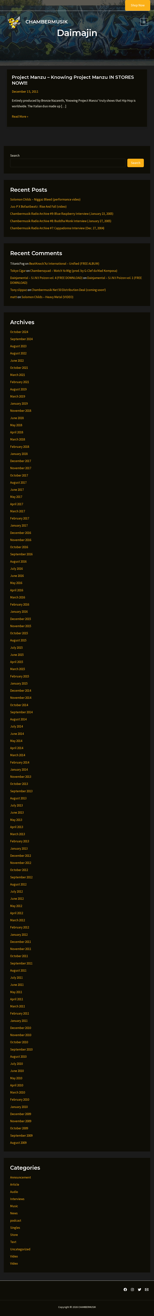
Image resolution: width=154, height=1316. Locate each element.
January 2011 (19, 1021)
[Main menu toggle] (144, 22)
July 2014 (16, 726)
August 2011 (18, 970)
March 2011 (17, 1006)
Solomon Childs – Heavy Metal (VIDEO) (47, 297)
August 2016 (18, 561)
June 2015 (17, 655)
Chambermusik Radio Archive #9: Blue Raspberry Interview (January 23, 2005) (61, 214)
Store (14, 1235)
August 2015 (18, 640)
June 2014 (17, 734)
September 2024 (21, 339)
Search (15, 155)
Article (14, 1184)
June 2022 (17, 360)
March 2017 (17, 511)
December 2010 (20, 1028)
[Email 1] (146, 1289)
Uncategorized (20, 1249)
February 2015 (19, 676)
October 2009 (19, 1128)
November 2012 (20, 863)
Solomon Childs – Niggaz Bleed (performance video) (45, 199)
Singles (15, 1228)
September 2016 (21, 554)
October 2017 (19, 475)
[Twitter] (139, 1289)
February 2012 (19, 927)
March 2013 (17, 834)
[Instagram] (132, 1289)
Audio (14, 1192)
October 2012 (19, 870)
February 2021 (19, 382)
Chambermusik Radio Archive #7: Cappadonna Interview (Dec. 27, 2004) (57, 228)
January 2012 (19, 935)
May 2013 (16, 820)
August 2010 (18, 1056)
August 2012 (18, 884)
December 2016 (20, 533)
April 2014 (16, 748)
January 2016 (19, 612)
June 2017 (17, 490)
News (14, 1213)
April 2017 (16, 504)
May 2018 (16, 425)
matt (13, 297)
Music (14, 1206)
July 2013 (16, 805)
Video (14, 1256)
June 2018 (17, 418)
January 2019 (19, 403)
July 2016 (16, 569)
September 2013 (21, 791)
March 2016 (17, 597)
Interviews (17, 1199)
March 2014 (17, 755)
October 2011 (19, 956)
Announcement (20, 1177)
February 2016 (19, 604)
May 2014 (16, 741)
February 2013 (19, 841)
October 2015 (19, 633)
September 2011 (21, 963)
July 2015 (16, 648)
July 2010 (16, 1064)
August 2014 (18, 719)
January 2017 (19, 525)
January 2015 (19, 683)
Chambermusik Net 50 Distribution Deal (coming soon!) (69, 290)
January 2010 (19, 1107)
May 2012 (16, 906)
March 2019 (17, 396)
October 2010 (19, 1042)
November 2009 (20, 1121)
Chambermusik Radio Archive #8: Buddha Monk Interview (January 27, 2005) (60, 221)
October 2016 (19, 547)
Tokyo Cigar (18, 271)
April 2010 (16, 1085)
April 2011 (16, 999)
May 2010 (16, 1078)
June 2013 (17, 812)
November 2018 (20, 411)
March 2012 (17, 920)
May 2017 (16, 497)
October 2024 (19, 332)
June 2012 (17, 899)
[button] (135, 5)
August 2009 (18, 1143)
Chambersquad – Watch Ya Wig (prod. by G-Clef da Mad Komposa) (73, 271)
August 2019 (18, 389)
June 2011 (17, 985)
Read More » (20, 116)
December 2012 (20, 856)
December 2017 (20, 461)
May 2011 (16, 992)
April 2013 (16, 827)
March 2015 (17, 669)
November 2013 (20, 777)
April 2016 (16, 590)
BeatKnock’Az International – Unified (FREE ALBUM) (64, 264)
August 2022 (18, 353)
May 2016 (16, 583)
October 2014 (19, 705)
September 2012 (21, 877)
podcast (15, 1220)
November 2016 (20, 540)
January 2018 (19, 454)
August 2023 (18, 346)
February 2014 (19, 762)
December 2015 (20, 619)
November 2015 (20, 626)
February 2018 (19, 447)
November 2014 (20, 698)
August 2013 (18, 798)
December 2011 (20, 942)
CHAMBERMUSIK (47, 22)
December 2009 (20, 1114)
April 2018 (16, 432)
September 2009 (21, 1135)
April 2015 (16, 662)
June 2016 (17, 576)
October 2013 (19, 784)
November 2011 (20, 949)
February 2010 (19, 1099)
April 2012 (16, 913)
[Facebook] (125, 1289)
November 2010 (20, 1035)
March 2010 (17, 1092)
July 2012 (16, 891)
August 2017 (18, 482)
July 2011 (16, 978)
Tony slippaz (18, 290)
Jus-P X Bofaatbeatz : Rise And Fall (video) (38, 206)
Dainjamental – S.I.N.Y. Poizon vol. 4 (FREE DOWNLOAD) (46, 278)
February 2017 (19, 518)
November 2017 (20, 468)
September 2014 (21, 712)
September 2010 (21, 1049)
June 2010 (17, 1071)
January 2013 (19, 848)
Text (13, 1242)
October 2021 (19, 368)
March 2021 (17, 375)
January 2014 (19, 769)
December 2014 (20, 690)
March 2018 (17, 439)
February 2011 (19, 1013)
